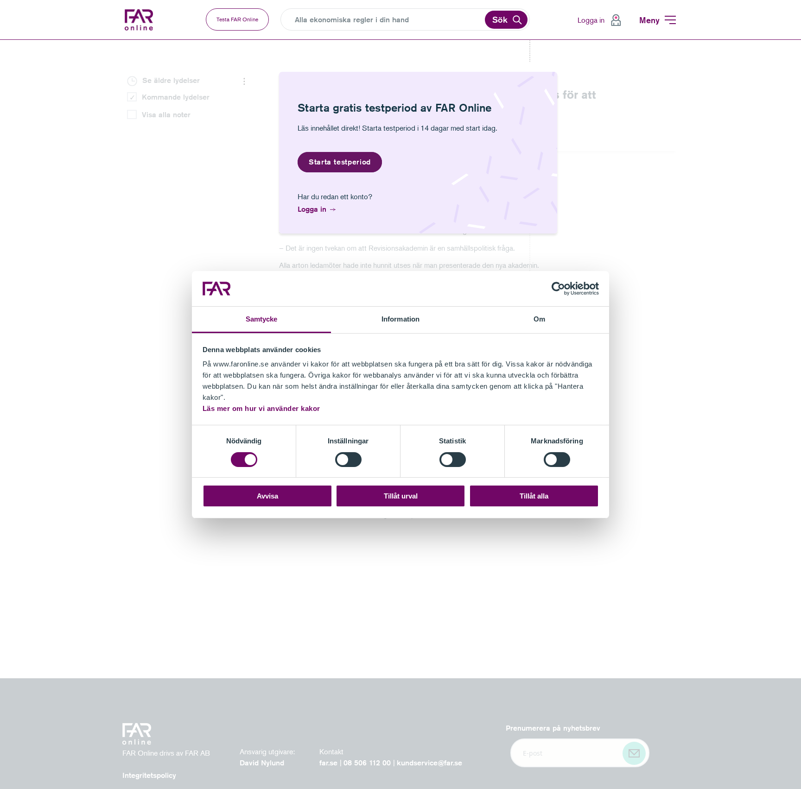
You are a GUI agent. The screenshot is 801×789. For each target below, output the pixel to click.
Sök (500, 19)
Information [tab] (400, 319)
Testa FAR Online (237, 19)
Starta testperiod (340, 162)
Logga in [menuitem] (591, 20)
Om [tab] (539, 319)
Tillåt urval (401, 496)
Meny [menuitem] (649, 20)
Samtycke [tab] (262, 319)
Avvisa (267, 496)
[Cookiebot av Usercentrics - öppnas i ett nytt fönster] (558, 289)
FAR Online (145, 20)
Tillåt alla (534, 496)
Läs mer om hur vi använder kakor (261, 408)
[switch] (348, 459)
